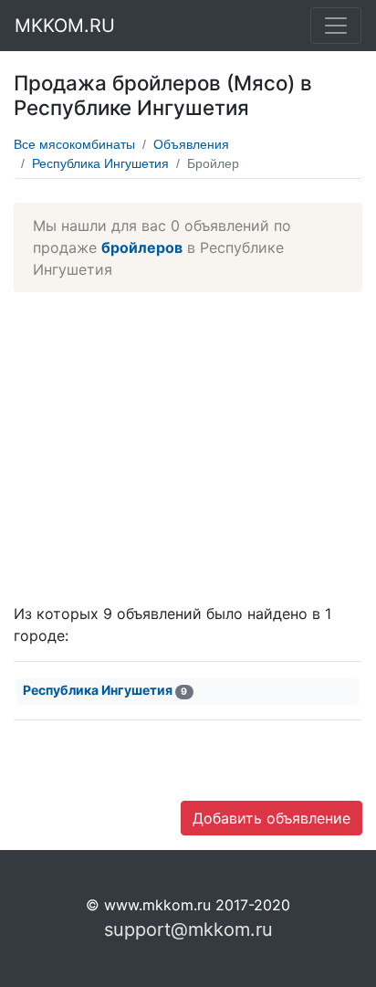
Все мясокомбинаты (74, 144)
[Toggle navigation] (335, 25)
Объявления (191, 144)
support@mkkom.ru (188, 929)
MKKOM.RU (65, 26)
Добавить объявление (271, 818)
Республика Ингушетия (100, 163)
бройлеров (142, 247)
